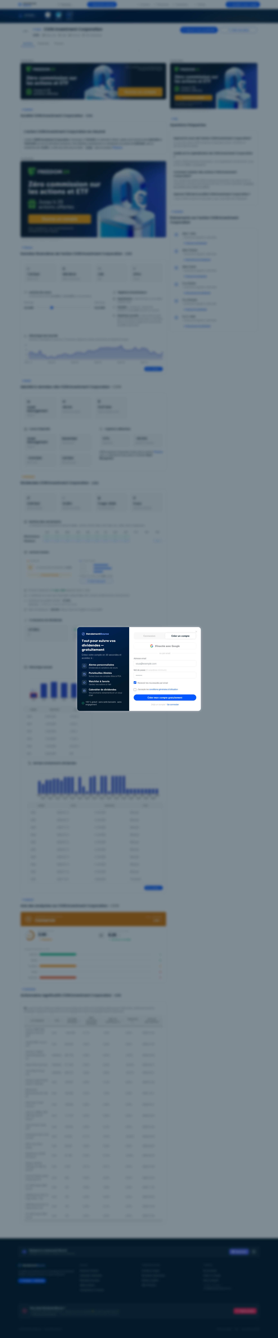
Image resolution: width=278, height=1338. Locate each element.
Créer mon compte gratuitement (165, 697)
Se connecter (173, 704)
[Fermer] (196, 631)
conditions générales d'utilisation (163, 689)
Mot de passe (150, 670)
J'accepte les (158, 689)
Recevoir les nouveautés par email (153, 683)
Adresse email (140, 658)
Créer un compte (180, 635)
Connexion (149, 635)
